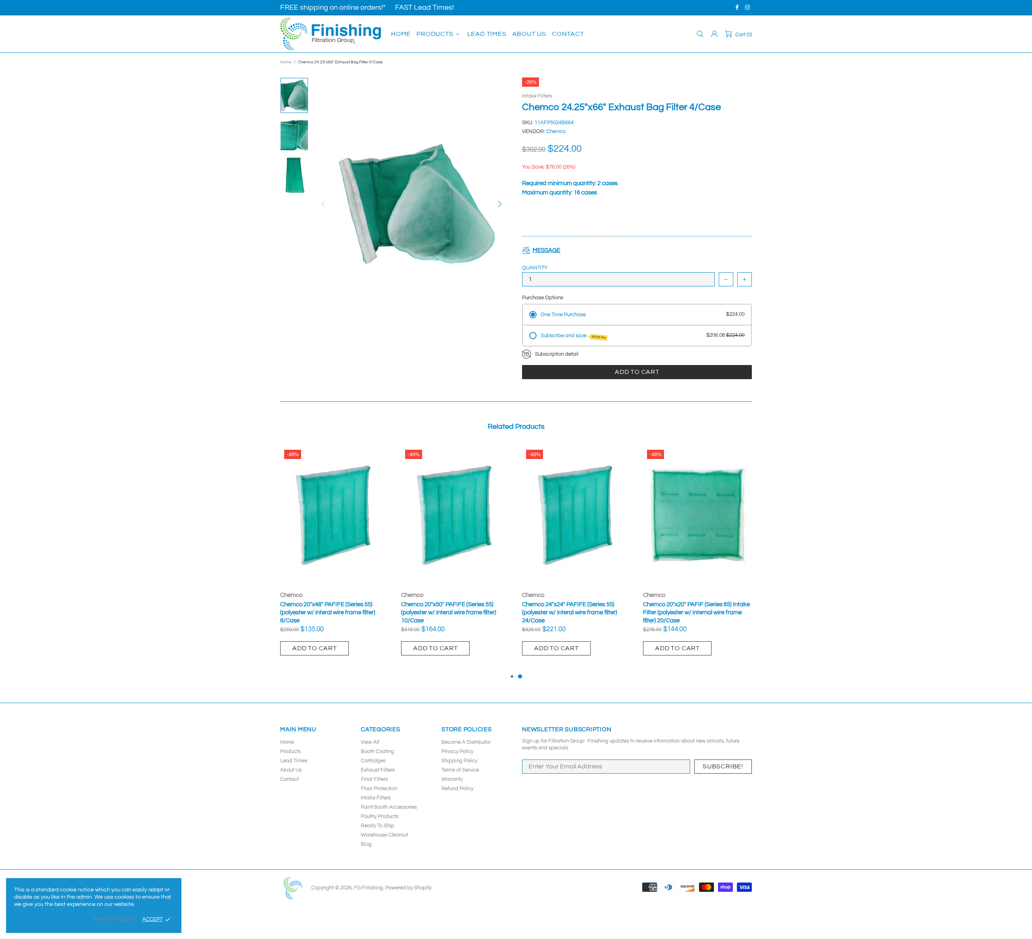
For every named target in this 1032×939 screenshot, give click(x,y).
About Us (291, 770)
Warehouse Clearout (384, 835)
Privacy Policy (457, 751)
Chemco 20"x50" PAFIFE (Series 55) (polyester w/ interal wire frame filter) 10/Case (690, 612)
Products (290, 751)
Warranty (452, 779)
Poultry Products (379, 816)
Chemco (556, 131)
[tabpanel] (334, 559)
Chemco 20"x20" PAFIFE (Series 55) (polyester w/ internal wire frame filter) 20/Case (329, 612)
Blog (366, 844)
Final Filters (374, 779)
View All (370, 742)
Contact (289, 779)
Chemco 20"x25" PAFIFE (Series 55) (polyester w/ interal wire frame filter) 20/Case (448, 612)
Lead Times (293, 761)
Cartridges (373, 761)
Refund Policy (457, 788)
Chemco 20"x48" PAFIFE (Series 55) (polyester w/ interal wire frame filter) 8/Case (569, 612)
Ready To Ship (377, 825)
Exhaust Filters (378, 770)
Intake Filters (537, 96)
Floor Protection (379, 788)
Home (285, 62)
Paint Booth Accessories (389, 807)
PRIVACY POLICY (114, 919)
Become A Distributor (466, 742)
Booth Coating (377, 751)
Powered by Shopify (408, 888)
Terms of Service (460, 770)
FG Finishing (330, 34)
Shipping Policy (459, 761)
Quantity (534, 268)
